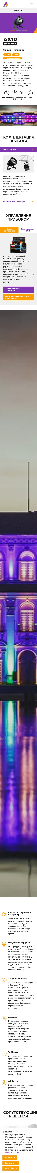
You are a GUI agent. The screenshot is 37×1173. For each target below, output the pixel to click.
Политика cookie (12, 1152)
